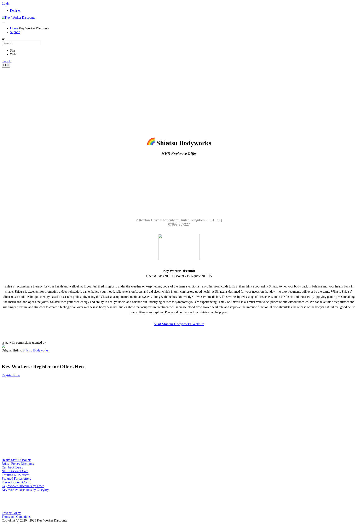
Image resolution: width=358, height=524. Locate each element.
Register (15, 10)
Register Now (11, 375)
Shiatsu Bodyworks (35, 350)
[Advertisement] (126, 97)
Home (14, 28)
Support (15, 32)
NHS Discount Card (15, 471)
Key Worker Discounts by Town (23, 486)
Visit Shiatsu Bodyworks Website (179, 324)
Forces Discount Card (16, 482)
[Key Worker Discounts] (18, 17)
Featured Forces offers (16, 478)
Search (6, 61)
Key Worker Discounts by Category (25, 489)
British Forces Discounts (18, 463)
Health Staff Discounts (16, 460)
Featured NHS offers (15, 475)
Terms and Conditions (16, 516)
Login (6, 3)
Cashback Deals (12, 467)
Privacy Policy (11, 513)
